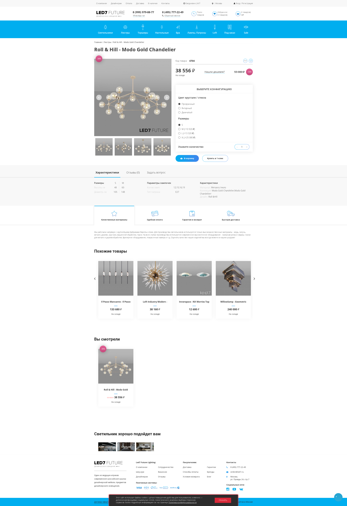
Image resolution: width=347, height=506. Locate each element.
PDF (245, 61)
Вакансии (162, 472)
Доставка (140, 3)
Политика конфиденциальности (182, 502)
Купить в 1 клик (215, 158)
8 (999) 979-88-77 (143, 12)
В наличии (152, 3)
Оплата (129, 3)
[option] (132, 97)
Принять (223, 500)
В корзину (189, 158)
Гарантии (211, 467)
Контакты (165, 3)
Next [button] (167, 99)
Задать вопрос (156, 172)
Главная (98, 42)
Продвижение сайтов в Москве (238, 502)
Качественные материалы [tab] (114, 219)
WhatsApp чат (139, 15)
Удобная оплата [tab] (155, 219)
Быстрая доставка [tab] (231, 219)
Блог (209, 476)
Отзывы (162, 476)
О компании (101, 3)
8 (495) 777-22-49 (172, 12)
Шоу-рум (140, 472)
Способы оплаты (190, 472)
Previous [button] (99, 99)
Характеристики (107, 172)
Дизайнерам (116, 3)
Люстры (107, 42)
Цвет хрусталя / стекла (192, 97)
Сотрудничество (165, 467)
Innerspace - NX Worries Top (194, 301)
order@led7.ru (237, 472)
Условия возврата (191, 476)
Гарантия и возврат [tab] (192, 219)
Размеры (183, 118)
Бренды (210, 472)
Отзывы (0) (133, 172)
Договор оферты (102, 502)
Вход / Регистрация (244, 3)
